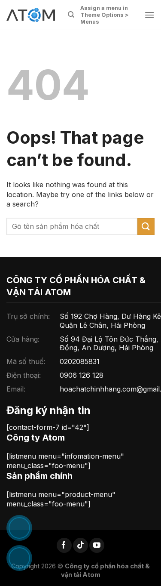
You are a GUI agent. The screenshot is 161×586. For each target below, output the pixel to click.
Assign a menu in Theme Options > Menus (104, 15)
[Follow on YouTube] (96, 545)
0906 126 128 (81, 375)
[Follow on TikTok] (80, 545)
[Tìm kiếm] (71, 14)
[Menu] (149, 14)
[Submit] (146, 226)
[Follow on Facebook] (64, 545)
